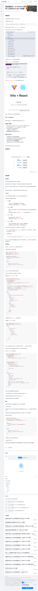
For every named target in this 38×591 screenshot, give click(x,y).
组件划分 (8, 487)
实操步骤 (7, 486)
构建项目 (6, 478)
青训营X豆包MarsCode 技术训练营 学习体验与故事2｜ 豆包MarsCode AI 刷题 (19, 526)
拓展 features (8, 483)
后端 (32, 554)
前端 (30, 554)
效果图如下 (7, 484)
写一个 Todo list (7, 480)
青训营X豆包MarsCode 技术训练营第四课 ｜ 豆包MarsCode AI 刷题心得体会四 (19, 564)
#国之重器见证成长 (7, 582)
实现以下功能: (8, 481)
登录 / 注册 (20, 457)
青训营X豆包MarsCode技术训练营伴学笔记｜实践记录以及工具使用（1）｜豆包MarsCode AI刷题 (19, 533)
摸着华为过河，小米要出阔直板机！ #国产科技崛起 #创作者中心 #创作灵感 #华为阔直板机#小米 (18, 585)
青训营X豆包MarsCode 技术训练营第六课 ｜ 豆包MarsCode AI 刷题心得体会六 (19, 556)
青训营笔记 (35, 519)
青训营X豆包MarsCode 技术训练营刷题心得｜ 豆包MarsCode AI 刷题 (17, 545)
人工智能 (35, 554)
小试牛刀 (8, 489)
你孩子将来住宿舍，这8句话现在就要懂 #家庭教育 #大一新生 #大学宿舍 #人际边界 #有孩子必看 (18, 583)
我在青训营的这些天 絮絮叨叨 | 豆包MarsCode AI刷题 (15, 522)
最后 (7, 492)
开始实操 (8, 490)
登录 (35, 1)
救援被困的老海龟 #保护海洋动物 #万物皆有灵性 (11, 577)
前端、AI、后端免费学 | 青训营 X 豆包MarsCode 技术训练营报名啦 (17, 552)
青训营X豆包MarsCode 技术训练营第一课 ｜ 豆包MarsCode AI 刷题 (17, 541)
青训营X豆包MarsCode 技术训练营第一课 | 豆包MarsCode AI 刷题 (17, 518)
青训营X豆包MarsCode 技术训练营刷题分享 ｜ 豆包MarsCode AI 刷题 (18, 537)
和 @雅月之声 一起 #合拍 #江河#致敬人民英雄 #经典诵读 (12, 578)
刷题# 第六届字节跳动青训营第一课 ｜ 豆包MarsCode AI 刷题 (16, 529)
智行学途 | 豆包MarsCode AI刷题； (11, 568)
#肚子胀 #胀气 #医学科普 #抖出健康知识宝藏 (24, 577)
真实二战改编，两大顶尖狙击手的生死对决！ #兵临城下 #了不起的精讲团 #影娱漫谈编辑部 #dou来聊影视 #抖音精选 (20, 584)
